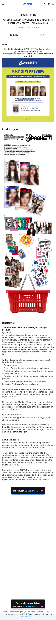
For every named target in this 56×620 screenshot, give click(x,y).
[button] (3, 4)
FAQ (42, 35)
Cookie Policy (25, 617)
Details (14, 35)
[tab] (14, 35)
